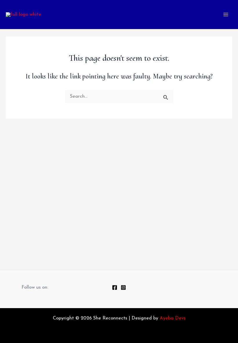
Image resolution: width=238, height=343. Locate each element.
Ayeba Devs (172, 318)
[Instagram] (123, 287)
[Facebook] (114, 287)
